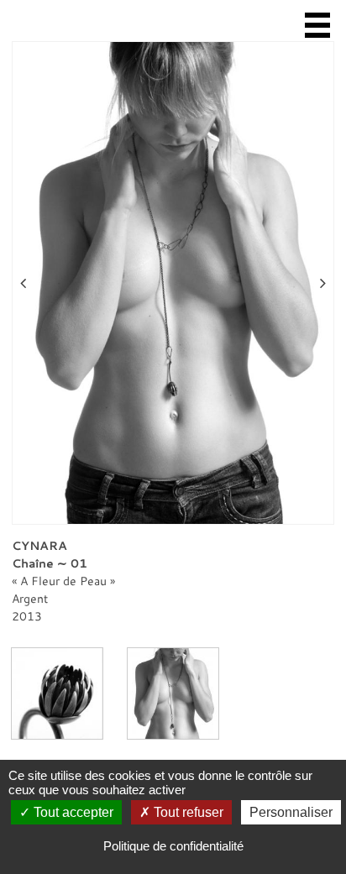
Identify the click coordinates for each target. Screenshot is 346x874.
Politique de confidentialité (173, 846)
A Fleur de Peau (63, 581)
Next (322, 283)
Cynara (39, 545)
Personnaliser (291, 812)
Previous (23, 283)
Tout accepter (71, 812)
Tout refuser (186, 812)
